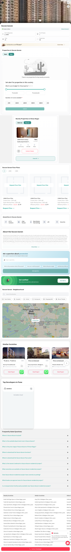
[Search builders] (31, 388)
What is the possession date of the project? (14, 266)
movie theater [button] (61, 299)
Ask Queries (35, 271)
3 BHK (16, 171)
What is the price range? (48, 266)
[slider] (6, 89)
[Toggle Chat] (68, 543)
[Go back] (3, 3)
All (4, 171)
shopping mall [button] (49, 299)
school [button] (27, 299)
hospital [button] (18, 299)
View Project (11, 372)
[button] (15, 204)
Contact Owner (30, 151)
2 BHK (9, 171)
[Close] (67, 533)
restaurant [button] (37, 299)
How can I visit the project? (33, 266)
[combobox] (37, 294)
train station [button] (7, 299)
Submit (25, 109)
